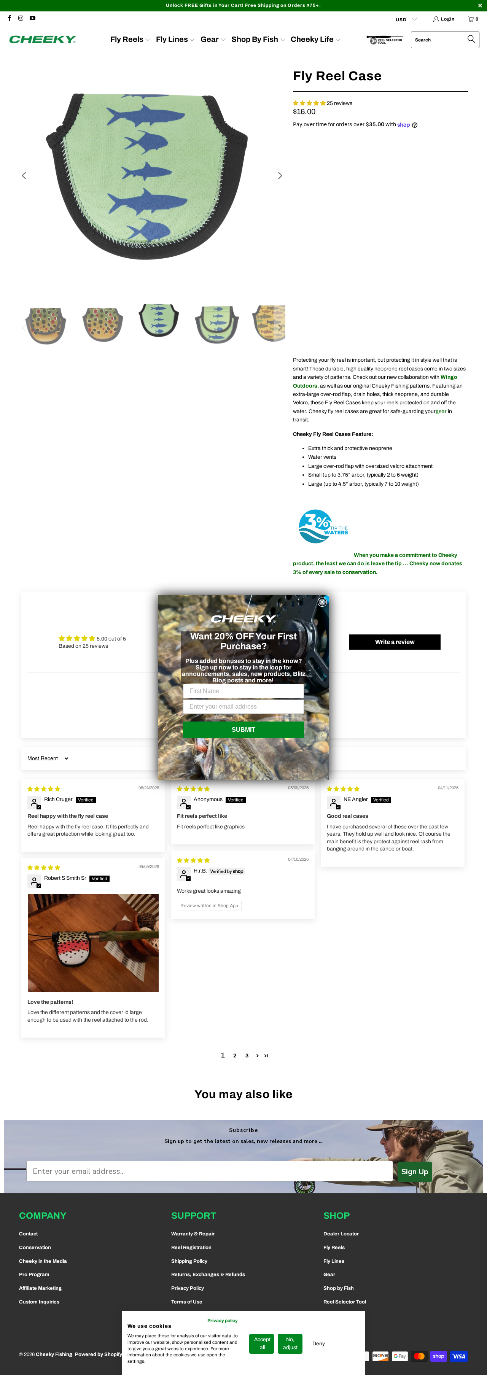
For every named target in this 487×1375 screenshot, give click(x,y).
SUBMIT (243, 729)
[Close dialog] (322, 602)
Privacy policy (222, 1320)
